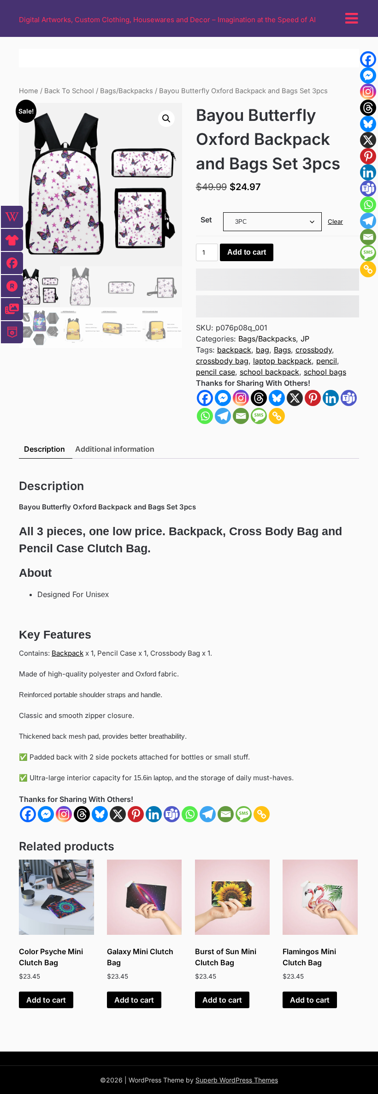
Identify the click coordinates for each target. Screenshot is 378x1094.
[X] (295, 398)
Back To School (69, 91)
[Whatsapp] (205, 416)
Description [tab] (44, 449)
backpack (234, 349)
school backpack (269, 372)
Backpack (67, 653)
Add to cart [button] (46, 999)
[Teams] (349, 398)
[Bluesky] (277, 398)
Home (28, 91)
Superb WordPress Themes (236, 1080)
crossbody (313, 349)
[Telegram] (223, 416)
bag (262, 349)
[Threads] (259, 398)
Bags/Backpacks (126, 91)
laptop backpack (282, 360)
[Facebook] (205, 398)
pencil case (215, 372)
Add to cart (246, 252)
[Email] (241, 416)
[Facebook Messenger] (46, 814)
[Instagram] (241, 398)
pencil (326, 360)
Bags (282, 349)
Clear (335, 221)
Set (206, 219)
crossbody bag (222, 360)
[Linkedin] (331, 398)
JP (305, 338)
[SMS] (259, 416)
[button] (166, 118)
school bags (325, 372)
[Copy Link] (277, 416)
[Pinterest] (313, 398)
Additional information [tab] (114, 449)
